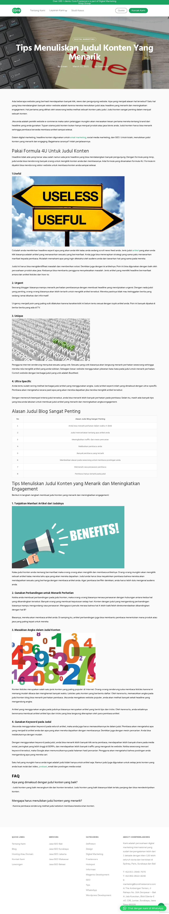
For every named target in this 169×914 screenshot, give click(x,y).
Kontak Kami (18, 859)
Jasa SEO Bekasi (57, 864)
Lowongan (17, 864)
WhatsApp (91, 890)
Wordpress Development (98, 895)
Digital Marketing (84, 39)
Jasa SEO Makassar (59, 859)
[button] (143, 908)
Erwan (64, 66)
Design (89, 849)
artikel (135, 250)
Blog (14, 849)
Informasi (90, 869)
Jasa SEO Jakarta (57, 854)
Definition (91, 844)
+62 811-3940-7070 (135, 872)
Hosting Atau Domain (22, 854)
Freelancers (92, 859)
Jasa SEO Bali (55, 844)
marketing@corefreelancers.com (139, 884)
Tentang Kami (18, 844)
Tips (88, 885)
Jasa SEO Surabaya (59, 849)
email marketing (78, 137)
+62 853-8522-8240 (135, 876)
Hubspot (90, 864)
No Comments (101, 66)
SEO (88, 880)
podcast (43, 766)
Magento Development (97, 874)
